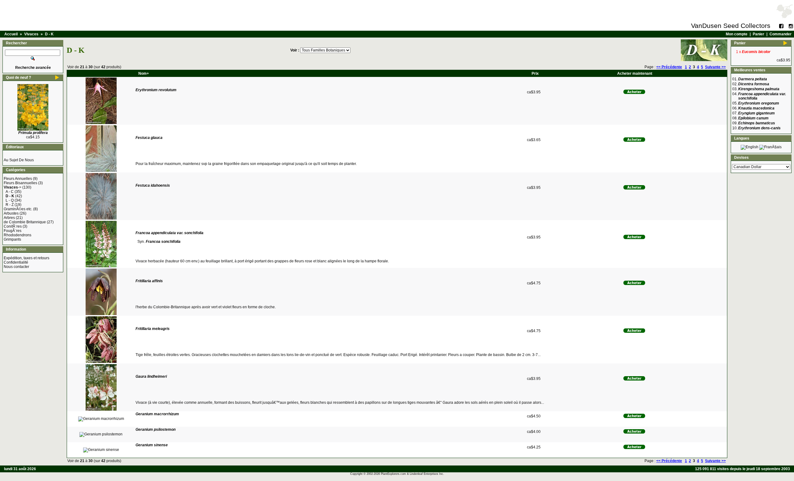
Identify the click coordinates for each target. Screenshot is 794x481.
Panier (758, 34)
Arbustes (11, 213)
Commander (780, 34)
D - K (49, 34)
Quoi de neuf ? (18, 77)
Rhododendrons (17, 235)
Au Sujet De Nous (19, 160)
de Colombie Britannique (25, 222)
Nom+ (143, 73)
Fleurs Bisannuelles (20, 183)
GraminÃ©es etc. (18, 209)
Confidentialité (16, 262)
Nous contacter (16, 267)
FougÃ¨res (12, 231)
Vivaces (31, 34)
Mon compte (736, 34)
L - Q (10, 200)
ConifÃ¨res (13, 226)
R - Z (10, 205)
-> (12, 187)
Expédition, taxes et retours (26, 258)
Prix (535, 73)
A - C (10, 191)
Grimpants (12, 239)
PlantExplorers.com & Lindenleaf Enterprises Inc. (412, 473)
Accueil (11, 34)
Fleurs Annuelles (18, 178)
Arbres (9, 218)
